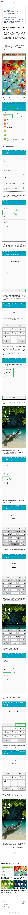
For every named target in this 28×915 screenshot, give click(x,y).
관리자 (18, 912)
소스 (14, 2)
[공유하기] (7, 853)
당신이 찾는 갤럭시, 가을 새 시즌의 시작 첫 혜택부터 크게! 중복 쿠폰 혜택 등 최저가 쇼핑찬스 (14, 22)
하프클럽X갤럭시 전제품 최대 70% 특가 (13, 19)
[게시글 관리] (9, 853)
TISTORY (14, 912)
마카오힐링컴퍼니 (8, 10)
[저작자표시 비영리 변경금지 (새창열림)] (18, 852)
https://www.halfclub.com (9, 17)
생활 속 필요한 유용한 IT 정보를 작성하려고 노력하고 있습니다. (11, 903)
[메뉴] (2, 2)
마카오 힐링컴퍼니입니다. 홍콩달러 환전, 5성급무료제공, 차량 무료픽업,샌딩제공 (13, 12)
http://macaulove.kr (8, 8)
